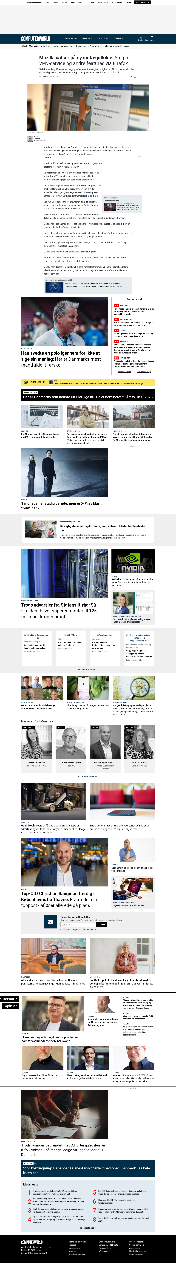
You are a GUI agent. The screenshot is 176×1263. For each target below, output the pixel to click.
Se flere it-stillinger (87, 669)
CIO (22, 889)
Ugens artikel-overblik (78, 1242)
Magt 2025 (28, 1164)
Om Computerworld (34, 2)
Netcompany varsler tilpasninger (116, 46)
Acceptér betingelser (72, 929)
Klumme (123, 330)
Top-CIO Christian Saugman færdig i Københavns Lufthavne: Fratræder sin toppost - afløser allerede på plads (123, 1192)
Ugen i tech (26, 822)
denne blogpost (88, 251)
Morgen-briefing (120, 702)
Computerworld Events (108, 1245)
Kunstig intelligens (75, 702)
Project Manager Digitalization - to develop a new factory (104, 645)
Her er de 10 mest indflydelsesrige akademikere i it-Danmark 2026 (123, 1219)
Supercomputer (27, 601)
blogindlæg (92, 196)
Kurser (64, 2)
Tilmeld (102, 925)
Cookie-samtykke (136, 1245)
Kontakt (129, 2)
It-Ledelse (103, 38)
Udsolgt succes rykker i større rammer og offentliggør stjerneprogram (93, 283)
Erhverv (86, 38)
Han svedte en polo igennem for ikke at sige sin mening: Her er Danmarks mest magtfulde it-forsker (134, 311)
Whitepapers (104, 1251)
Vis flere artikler (124, 372)
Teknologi (70, 38)
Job (47, 2)
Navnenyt (72, 1251)
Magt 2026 (25, 349)
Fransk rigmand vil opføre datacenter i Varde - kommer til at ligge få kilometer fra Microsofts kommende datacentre (134, 364)
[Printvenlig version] (135, 77)
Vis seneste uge (144, 372)
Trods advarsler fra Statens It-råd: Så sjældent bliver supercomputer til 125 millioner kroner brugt (55, 1192)
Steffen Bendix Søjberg (70, 762)
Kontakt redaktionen (77, 1254)
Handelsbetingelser (137, 1251)
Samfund (118, 38)
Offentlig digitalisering (111, 201)
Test (92, 822)
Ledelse (93, 977)
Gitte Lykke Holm (139, 762)
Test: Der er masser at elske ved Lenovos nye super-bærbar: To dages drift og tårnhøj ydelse (58, 1210)
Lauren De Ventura (36, 762)
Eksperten (90, 2)
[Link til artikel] (64, 321)
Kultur (24, 499)
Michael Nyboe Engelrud (105, 762)
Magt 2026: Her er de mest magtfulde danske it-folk (50, 46)
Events (55, 2)
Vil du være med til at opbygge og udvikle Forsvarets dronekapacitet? (139, 654)
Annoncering (103, 2)
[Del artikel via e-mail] (131, 77)
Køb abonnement (142, 2)
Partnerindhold (105, 1248)
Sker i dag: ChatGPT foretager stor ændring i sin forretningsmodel (118, 1201)
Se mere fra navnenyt (87, 776)
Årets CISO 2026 (126, 319)
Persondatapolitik (136, 1242)
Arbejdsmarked (28, 1141)
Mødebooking (76, 2)
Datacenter (125, 358)
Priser (114, 576)
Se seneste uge (87, 1228)
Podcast (72, 1245)
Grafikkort (125, 341)
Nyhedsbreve (116, 2)
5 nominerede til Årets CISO (87, 46)
